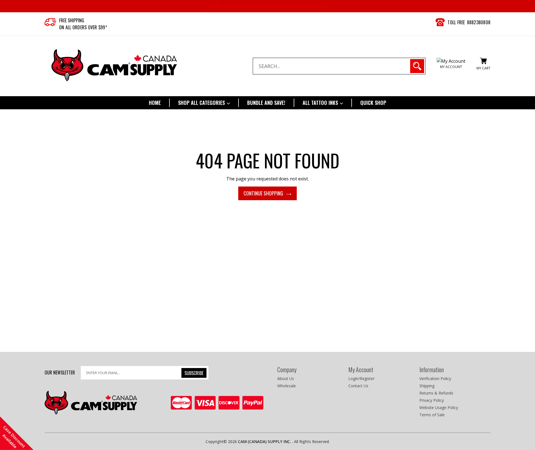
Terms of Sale (432, 414)
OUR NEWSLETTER (60, 372)
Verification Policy (435, 378)
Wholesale (286, 385)
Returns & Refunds (436, 393)
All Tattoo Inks (321, 102)
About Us (285, 378)
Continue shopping (263, 193)
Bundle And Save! (266, 102)
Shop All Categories (202, 102)
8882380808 (479, 22)
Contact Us (358, 385)
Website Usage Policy (438, 407)
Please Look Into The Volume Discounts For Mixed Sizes (267, 6)
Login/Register (361, 378)
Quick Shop (373, 102)
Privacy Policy (431, 400)
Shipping (426, 385)
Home (155, 102)
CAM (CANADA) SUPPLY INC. (265, 441)
